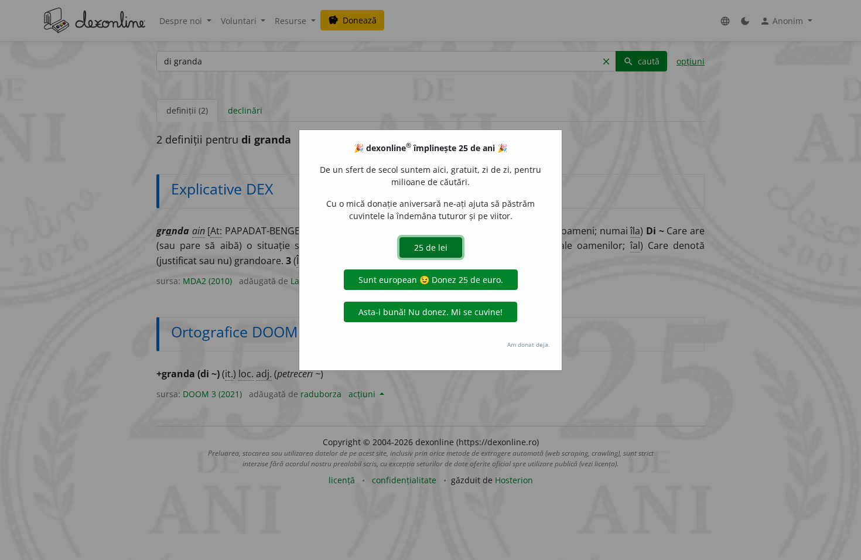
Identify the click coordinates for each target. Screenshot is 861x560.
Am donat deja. (528, 344)
